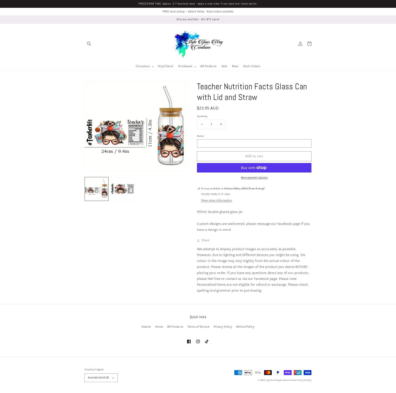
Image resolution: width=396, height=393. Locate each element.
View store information (216, 200)
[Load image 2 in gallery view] (122, 189)
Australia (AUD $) (98, 377)
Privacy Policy (223, 326)
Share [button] (206, 240)
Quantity (202, 116)
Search (146, 326)
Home (159, 326)
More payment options (254, 177)
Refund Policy (245, 326)
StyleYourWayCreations (278, 380)
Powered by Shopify (301, 380)
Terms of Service (198, 326)
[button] (89, 43)
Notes (200, 136)
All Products (175, 326)
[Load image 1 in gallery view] (96, 189)
